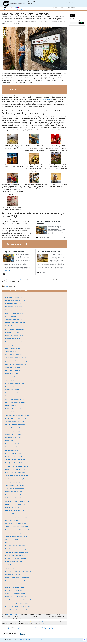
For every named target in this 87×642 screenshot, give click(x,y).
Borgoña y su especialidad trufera (14, 510)
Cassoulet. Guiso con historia (13, 431)
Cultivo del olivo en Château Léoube (15, 482)
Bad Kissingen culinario (11, 520)
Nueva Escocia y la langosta (13, 294)
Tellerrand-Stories (33, 2)
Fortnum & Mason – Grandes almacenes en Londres (16, 629)
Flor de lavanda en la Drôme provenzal (15, 418)
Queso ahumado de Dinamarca (13, 453)
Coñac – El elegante (10, 316)
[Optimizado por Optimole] (84, 639)
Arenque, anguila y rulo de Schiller (14, 345)
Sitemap (31, 639)
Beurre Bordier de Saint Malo (13, 443)
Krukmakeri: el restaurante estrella (14, 329)
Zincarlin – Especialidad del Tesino (14, 539)
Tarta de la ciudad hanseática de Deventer (17, 415)
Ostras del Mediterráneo (12, 412)
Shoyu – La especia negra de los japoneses (17, 577)
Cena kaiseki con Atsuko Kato (13, 354)
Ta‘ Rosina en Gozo (10, 351)
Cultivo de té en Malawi (11, 377)
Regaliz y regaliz (9, 440)
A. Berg (6, 286)
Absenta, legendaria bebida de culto (15, 459)
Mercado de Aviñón (10, 405)
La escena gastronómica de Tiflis (14, 310)
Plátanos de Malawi (10, 380)
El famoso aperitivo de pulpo (13, 303)
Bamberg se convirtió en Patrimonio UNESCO (17, 530)
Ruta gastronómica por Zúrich (13, 533)
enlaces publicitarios (17, 280)
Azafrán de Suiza (10, 565)
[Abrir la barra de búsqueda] (28, 5)
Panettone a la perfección (12, 507)
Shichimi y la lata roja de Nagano (14, 297)
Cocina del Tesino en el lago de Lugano (16, 536)
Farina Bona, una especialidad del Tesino (16, 504)
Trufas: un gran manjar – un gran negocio (16, 475)
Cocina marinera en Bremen (12, 332)
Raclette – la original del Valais (13, 491)
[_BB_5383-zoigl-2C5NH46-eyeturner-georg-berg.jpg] (35, 48)
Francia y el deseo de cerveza (13, 408)
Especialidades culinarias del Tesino (15, 472)
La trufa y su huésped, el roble (13, 494)
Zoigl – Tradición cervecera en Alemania (16, 488)
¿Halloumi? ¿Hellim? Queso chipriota (15, 421)
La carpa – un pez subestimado (13, 370)
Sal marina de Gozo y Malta (12, 367)
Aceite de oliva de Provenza (13, 434)
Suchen (81, 22)
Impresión (36, 639)
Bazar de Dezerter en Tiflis (12, 348)
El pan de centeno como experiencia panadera (18, 549)
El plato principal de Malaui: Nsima (14, 383)
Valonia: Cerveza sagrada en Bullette (15, 322)
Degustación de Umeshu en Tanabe (15, 300)
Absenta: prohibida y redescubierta (15, 514)
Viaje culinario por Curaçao (12, 338)
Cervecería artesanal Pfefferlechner (15, 424)
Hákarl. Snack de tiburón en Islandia (15, 402)
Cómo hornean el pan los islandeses (15, 399)
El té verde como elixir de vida (13, 590)
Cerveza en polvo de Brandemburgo (15, 393)
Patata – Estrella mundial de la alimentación (17, 596)
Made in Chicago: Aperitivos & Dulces (15, 364)
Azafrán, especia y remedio (12, 574)
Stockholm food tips (10, 326)
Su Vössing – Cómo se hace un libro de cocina (18, 609)
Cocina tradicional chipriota (12, 389)
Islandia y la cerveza (10, 396)
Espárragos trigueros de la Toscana (15, 469)
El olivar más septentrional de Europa (15, 545)
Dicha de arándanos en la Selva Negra (15, 313)
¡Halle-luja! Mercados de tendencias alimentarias (18, 606)
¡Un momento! (70, 2)
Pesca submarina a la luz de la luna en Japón (17, 584)
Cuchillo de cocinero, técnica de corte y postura (18, 603)
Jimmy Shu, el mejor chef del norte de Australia (18, 600)
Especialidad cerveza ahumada (13, 456)
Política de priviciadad (45, 639)
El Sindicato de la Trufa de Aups (14, 498)
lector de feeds (46, 622)
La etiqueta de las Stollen (12, 373)
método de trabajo (11, 614)
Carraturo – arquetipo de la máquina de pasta (17, 479)
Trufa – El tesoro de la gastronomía (14, 447)
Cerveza (61, 7)
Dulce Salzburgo (9, 386)
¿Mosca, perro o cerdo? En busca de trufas (17, 501)
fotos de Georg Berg (47, 99)
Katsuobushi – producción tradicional (15, 587)
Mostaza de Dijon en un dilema (13, 437)
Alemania (55, 7)
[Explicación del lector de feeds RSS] (30, 622)
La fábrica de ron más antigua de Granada (17, 580)
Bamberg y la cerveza (11, 542)
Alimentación (71, 7)
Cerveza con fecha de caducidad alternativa (17, 523)
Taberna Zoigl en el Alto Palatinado (15, 485)
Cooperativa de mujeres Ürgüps (14, 306)
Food (49, 2)
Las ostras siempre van (11, 450)
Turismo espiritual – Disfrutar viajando (15, 319)
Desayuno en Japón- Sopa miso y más (15, 558)
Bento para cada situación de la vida (15, 555)
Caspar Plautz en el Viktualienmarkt (15, 593)
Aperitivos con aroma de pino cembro (15, 357)
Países (42, 2)
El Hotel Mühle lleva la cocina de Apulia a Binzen (18, 571)
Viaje (62, 2)
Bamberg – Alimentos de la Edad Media (16, 517)
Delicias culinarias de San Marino (14, 335)
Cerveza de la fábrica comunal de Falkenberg (17, 552)
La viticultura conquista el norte (13, 342)
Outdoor (56, 2)
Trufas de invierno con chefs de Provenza (16, 466)
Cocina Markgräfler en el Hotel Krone (15, 568)
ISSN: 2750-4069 (24, 639)
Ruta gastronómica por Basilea (13, 561)
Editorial (30, 3)
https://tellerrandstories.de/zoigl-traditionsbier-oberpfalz (40, 627)
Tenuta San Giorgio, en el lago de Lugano (16, 526)
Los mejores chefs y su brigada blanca (15, 463)
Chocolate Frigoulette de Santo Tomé (15, 428)
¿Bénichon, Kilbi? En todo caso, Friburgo (16, 361)
